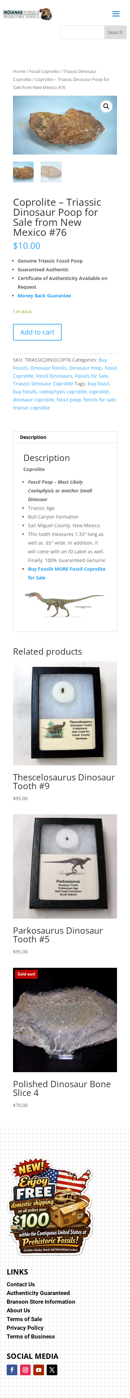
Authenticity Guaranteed (38, 1293)
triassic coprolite (31, 407)
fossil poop (69, 399)
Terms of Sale (24, 1319)
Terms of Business (31, 1336)
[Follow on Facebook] (12, 1370)
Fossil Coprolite (44, 71)
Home (19, 71)
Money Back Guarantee (44, 295)
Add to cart (37, 332)
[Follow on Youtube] (38, 1370)
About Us (18, 1310)
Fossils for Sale (91, 376)
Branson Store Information (41, 1301)
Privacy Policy (25, 1327)
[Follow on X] (52, 1370)
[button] (106, 106)
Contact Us (21, 1284)
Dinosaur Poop (85, 368)
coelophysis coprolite (62, 391)
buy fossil (98, 383)
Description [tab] (33, 437)
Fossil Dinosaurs (54, 376)
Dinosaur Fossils (48, 368)
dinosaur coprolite (33, 399)
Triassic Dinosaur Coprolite (43, 383)
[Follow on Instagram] (25, 1370)
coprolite (99, 391)
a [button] (116, 14)
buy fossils (25, 391)
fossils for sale (100, 399)
